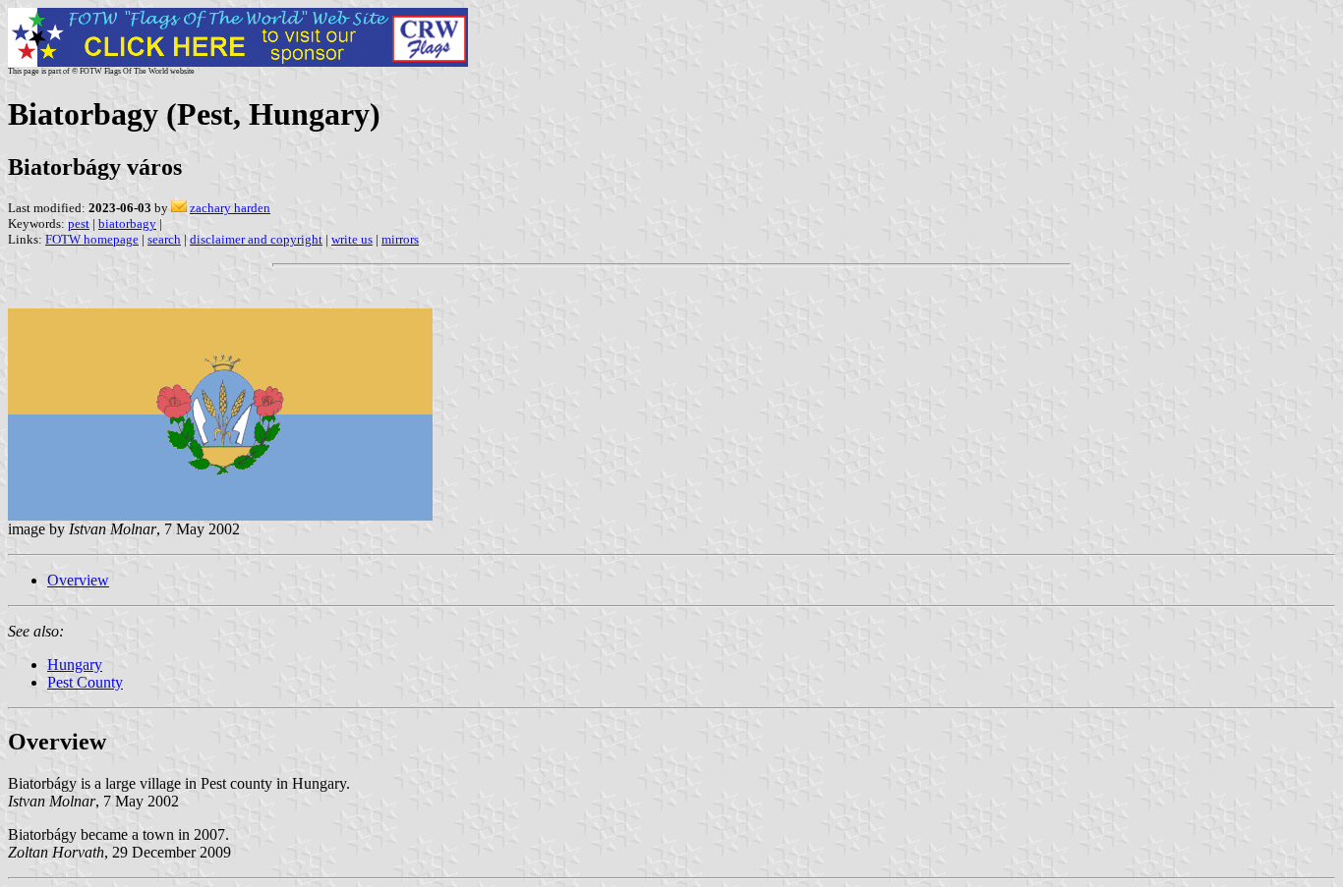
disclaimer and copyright (256, 239)
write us (352, 239)
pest (78, 223)
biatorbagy (127, 223)
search (164, 239)
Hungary (74, 664)
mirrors (400, 239)
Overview (78, 580)
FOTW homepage (92, 239)
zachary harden (230, 207)
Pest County (85, 682)
